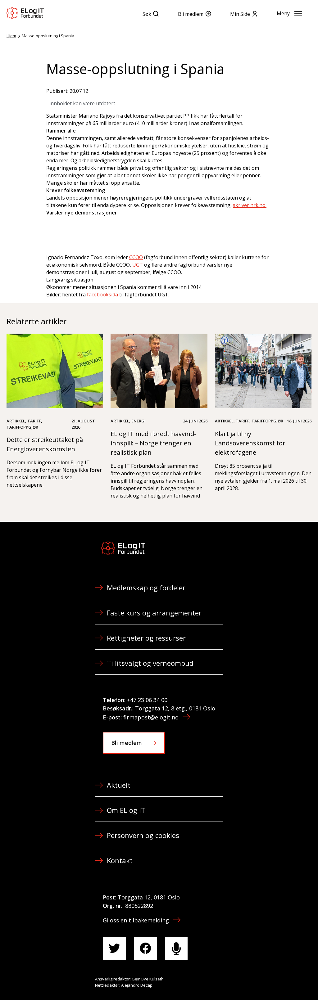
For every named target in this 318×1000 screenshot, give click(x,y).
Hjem (11, 35)
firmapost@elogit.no (151, 717)
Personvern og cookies (143, 835)
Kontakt (120, 860)
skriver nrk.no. (249, 205)
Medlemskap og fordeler (146, 587)
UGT (137, 264)
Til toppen (279, 982)
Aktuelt (118, 785)
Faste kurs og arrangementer (154, 612)
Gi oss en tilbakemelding (136, 920)
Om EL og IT (126, 810)
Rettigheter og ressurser (146, 637)
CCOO (136, 257)
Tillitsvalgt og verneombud (150, 663)
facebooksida (102, 294)
